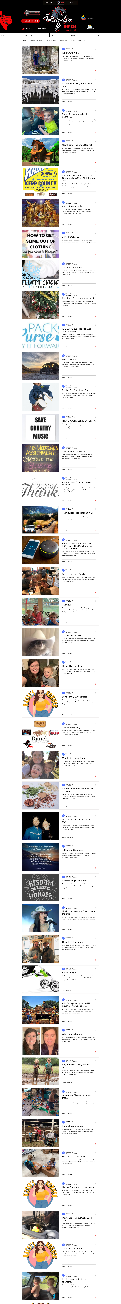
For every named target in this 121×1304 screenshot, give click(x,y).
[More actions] (96, 49)
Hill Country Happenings (35, 40)
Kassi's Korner (63, 40)
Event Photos (81, 40)
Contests (72, 40)
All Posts (24, 40)
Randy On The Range (50, 40)
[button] (90, 26)
